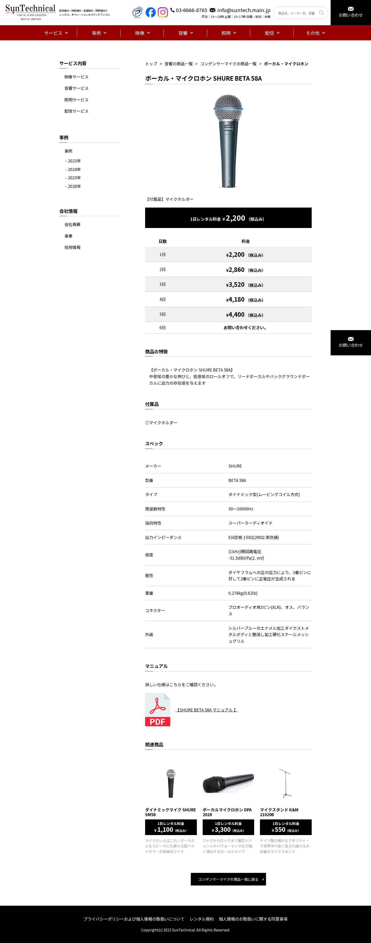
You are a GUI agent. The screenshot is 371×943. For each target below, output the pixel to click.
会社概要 (72, 224)
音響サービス (76, 88)
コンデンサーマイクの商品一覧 (228, 64)
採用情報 (72, 247)
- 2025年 (73, 178)
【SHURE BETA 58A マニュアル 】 (206, 710)
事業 (68, 236)
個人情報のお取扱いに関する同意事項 (253, 919)
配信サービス (76, 111)
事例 (68, 151)
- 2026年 (73, 186)
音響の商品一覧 (179, 64)
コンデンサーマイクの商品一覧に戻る (228, 879)
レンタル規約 (202, 919)
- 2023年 (73, 161)
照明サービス (76, 100)
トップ (151, 64)
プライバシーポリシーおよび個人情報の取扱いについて (134, 919)
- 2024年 (73, 169)
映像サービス (76, 77)
